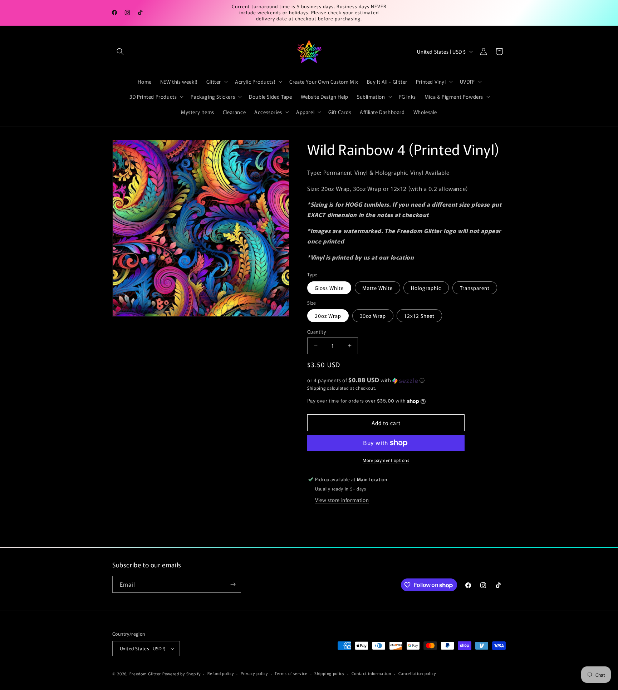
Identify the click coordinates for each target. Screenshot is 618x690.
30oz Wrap (373, 315)
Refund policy (220, 673)
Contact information (371, 673)
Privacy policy (254, 673)
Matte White (377, 287)
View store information (342, 499)
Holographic (426, 287)
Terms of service (291, 673)
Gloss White (329, 287)
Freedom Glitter (145, 673)
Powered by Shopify (181, 673)
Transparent (475, 287)
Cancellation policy (417, 673)
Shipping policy (329, 673)
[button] (120, 51)
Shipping (316, 388)
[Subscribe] (233, 584)
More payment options (386, 460)
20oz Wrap (328, 315)
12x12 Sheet (419, 315)
